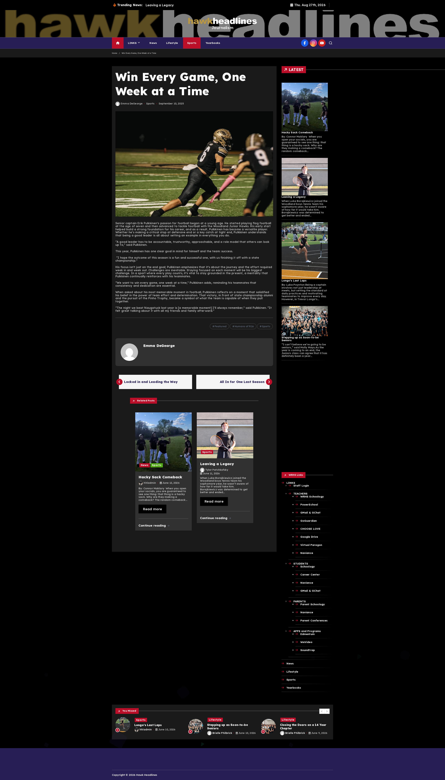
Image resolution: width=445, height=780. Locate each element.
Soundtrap (307, 650)
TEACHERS (300, 493)
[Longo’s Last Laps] (305, 250)
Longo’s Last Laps (294, 280)
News (153, 43)
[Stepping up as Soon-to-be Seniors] (305, 321)
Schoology (307, 566)
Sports (191, 43)
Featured (220, 326)
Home (114, 53)
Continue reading (153, 525)
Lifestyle (172, 43)
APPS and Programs (307, 631)
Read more (152, 509)
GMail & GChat (310, 512)
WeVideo (306, 642)
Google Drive (309, 536)
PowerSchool (309, 504)
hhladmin (150, 482)
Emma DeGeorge (132, 103)
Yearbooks (213, 43)
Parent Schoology (312, 604)
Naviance (306, 553)
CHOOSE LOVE (310, 528)
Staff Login (301, 485)
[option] (149, 726)
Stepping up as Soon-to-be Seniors (300, 339)
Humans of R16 (244, 326)
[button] (322, 711)
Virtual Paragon (311, 545)
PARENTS (299, 601)
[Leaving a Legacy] (305, 177)
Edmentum (307, 634)
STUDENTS (300, 563)
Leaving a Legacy (294, 196)
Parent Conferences (314, 620)
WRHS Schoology (312, 496)
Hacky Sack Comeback (297, 132)
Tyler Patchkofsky (216, 469)
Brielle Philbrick (149, 733)
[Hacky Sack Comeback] (305, 107)
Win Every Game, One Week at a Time (139, 53)
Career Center (310, 574)
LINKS (132, 43)
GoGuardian (308, 520)
